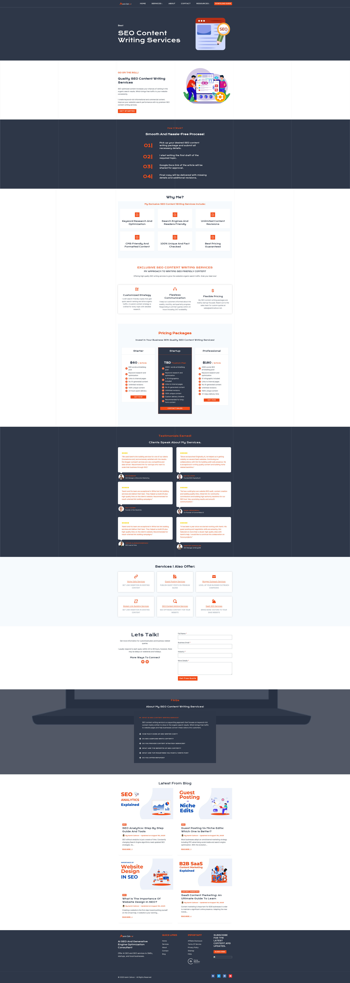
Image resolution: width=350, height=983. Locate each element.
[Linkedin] (224, 976)
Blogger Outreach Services (213, 581)
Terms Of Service (194, 944)
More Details (183, 661)
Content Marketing (190, 891)
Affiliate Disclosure (195, 941)
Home (143, 4)
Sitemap (191, 951)
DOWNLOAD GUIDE (223, 3)
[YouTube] (230, 976)
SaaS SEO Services (214, 606)
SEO (124, 824)
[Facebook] (213, 976)
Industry (182, 652)
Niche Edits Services (136, 581)
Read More (127, 849)
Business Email (184, 643)
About (172, 4)
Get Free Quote (187, 678)
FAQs (190, 954)
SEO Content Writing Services (175, 606)
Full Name (182, 633)
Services (165, 944)
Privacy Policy (193, 947)
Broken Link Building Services (136, 606)
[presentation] (145, 803)
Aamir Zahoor (133, 835)
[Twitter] (218, 976)
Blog (164, 954)
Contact (186, 4)
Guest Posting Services (175, 581)
